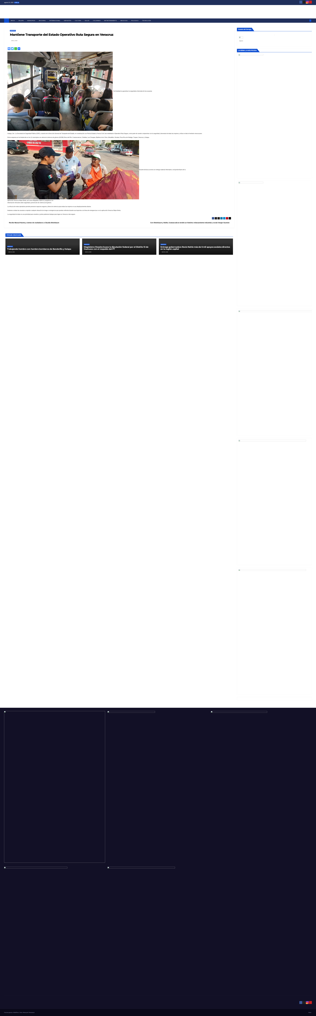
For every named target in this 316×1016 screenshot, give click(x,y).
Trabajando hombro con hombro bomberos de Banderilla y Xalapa (39, 249)
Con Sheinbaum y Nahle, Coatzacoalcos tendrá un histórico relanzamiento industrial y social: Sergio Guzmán (190, 223)
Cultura (78, 20)
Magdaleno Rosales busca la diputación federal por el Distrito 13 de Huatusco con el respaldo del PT (116, 248)
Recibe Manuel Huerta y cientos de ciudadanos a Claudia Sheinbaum (34, 223)
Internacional (54, 20)
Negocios (124, 20)
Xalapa (21, 20)
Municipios (31, 20)
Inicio (13, 20)
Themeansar (31, 1012)
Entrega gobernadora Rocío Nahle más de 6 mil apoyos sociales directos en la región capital (195, 248)
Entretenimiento (110, 20)
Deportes (67, 20)
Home (309, 1012)
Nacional (42, 20)
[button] (307, 20)
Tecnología (146, 20)
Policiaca (134, 20)
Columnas (97, 20)
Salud (87, 20)
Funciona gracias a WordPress (11, 1012)
